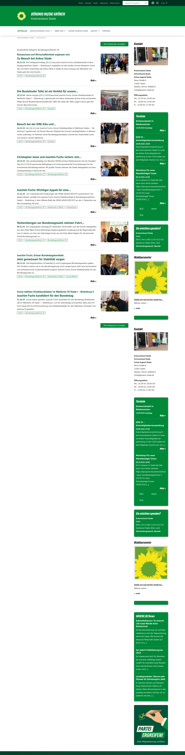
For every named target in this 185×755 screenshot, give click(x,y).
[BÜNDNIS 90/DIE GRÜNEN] (21, 16)
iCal (141, 215)
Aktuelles (41, 38)
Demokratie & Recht (55, 207)
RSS (141, 208)
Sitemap (88, 3)
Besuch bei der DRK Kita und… (36, 124)
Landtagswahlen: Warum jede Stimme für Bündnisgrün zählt (150, 678)
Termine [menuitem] (106, 31)
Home (81, 3)
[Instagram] (157, 3)
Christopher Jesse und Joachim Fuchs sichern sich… (49, 157)
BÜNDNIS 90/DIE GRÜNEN (48, 14)
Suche (95, 3)
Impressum (104, 3)
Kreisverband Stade (26, 38)
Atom (154, 208)
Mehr (92, 80)
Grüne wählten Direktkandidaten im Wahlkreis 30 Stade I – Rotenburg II (55, 291)
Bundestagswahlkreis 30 (35, 76)
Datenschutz (115, 3)
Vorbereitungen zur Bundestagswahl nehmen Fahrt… (50, 223)
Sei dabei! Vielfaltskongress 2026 (149, 651)
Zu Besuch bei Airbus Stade (34, 58)
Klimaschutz (71, 207)
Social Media (72, 276)
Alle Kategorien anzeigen (114, 44)
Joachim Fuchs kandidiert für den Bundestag (45, 295)
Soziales (51, 108)
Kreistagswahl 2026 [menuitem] (40, 31)
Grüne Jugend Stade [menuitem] (78, 31)
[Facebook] (152, 3)
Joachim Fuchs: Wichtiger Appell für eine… (44, 190)
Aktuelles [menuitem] (22, 31)
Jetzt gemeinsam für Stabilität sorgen (41, 259)
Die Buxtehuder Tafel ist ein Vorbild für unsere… (47, 91)
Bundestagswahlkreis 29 (35, 174)
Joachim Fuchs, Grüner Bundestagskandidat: (40, 255)
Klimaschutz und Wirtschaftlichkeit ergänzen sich (43, 54)
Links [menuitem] (163, 3)
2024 (20, 76)
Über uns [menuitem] (59, 31)
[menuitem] (81, 3)
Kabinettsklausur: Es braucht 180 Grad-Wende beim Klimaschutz (150, 623)
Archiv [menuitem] (94, 31)
